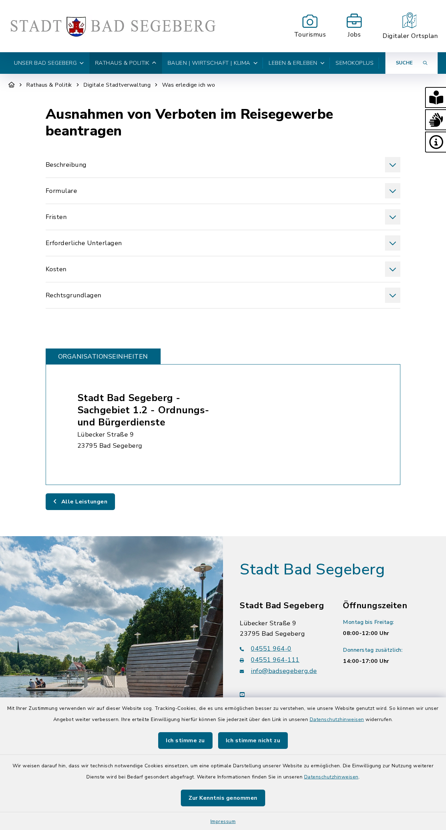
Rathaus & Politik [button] (122, 63)
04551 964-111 (275, 660)
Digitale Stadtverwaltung (117, 85)
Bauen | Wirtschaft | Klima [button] (209, 63)
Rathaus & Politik (49, 85)
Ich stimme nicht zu (253, 740)
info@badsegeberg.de (284, 671)
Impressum (223, 821)
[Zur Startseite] (11, 85)
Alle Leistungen (83, 502)
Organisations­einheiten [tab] (103, 356)
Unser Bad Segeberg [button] (45, 63)
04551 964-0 (271, 648)
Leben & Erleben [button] (293, 63)
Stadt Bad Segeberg (312, 569)
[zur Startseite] (112, 26)
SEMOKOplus (355, 63)
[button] (435, 97)
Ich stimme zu (185, 740)
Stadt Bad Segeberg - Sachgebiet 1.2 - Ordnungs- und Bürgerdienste (143, 410)
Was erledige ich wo (188, 85)
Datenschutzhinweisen (337, 719)
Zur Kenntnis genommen (223, 798)
